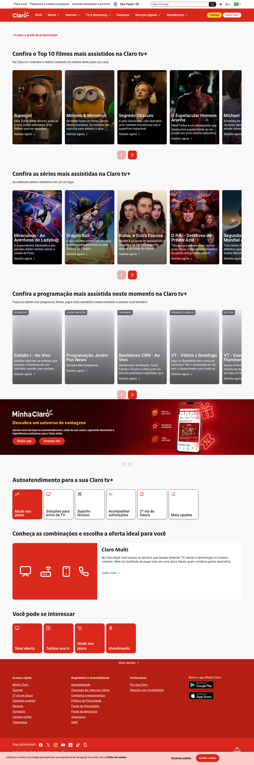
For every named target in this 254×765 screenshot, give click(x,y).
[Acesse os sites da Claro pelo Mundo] (237, 4)
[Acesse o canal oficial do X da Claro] (48, 745)
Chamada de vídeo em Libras (90, 690)
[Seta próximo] (132, 155)
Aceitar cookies (207, 758)
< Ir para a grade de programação (34, 35)
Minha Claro (232, 15)
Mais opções (127, 663)
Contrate (214, 15)
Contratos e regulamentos (88, 695)
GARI (74, 722)
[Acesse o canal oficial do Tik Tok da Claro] (78, 745)
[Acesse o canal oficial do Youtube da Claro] (63, 745)
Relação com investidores (147, 690)
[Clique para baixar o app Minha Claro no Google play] (201, 685)
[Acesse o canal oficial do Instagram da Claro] (55, 745)
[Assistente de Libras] (221, 4)
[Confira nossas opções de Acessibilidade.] (228, 4)
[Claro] (22, 15)
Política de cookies (116, 757)
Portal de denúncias (84, 711)
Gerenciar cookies (181, 758)
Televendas (19, 722)
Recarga (17, 706)
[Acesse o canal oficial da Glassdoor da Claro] (85, 745)
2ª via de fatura (22, 695)
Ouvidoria (18, 711)
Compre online (21, 717)
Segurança (78, 717)
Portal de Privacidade (85, 706)
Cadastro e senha (23, 700)
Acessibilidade (80, 684)
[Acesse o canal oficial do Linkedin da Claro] (70, 745)
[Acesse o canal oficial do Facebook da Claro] (40, 745)
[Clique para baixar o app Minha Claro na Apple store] (201, 696)
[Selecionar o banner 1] (124, 464)
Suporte (17, 690)
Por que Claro (139, 684)
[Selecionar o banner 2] (129, 464)
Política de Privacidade (86, 700)
